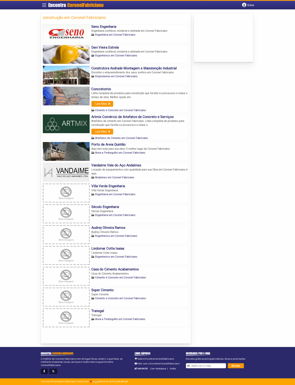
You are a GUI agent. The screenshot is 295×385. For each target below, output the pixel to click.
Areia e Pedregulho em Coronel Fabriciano (120, 152)
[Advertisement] (221, 37)
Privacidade (57, 381)
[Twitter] (53, 371)
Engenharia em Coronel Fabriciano (115, 34)
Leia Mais (101, 103)
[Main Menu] (44, 5)
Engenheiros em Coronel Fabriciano (116, 55)
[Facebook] (44, 371)
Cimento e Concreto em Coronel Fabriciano (120, 110)
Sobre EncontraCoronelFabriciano (155, 359)
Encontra (76, 5)
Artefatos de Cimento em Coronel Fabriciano (121, 138)
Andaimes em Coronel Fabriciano (114, 177)
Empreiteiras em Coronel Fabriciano (116, 76)
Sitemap (69, 381)
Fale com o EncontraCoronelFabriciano (158, 363)
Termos (45, 381)
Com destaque (158, 368)
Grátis (173, 368)
